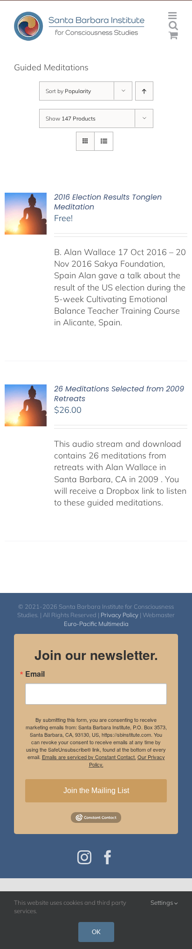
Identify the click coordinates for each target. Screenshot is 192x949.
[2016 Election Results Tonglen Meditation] (26, 198)
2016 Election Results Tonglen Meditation (108, 202)
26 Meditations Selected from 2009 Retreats (119, 394)
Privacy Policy (119, 615)
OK (96, 932)
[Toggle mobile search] (173, 25)
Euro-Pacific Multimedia (96, 623)
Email (35, 674)
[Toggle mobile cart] (173, 35)
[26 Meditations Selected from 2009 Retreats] (26, 390)
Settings (162, 902)
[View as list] (104, 141)
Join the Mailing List (96, 790)
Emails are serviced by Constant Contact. (89, 757)
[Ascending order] (144, 91)
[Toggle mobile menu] (173, 15)
